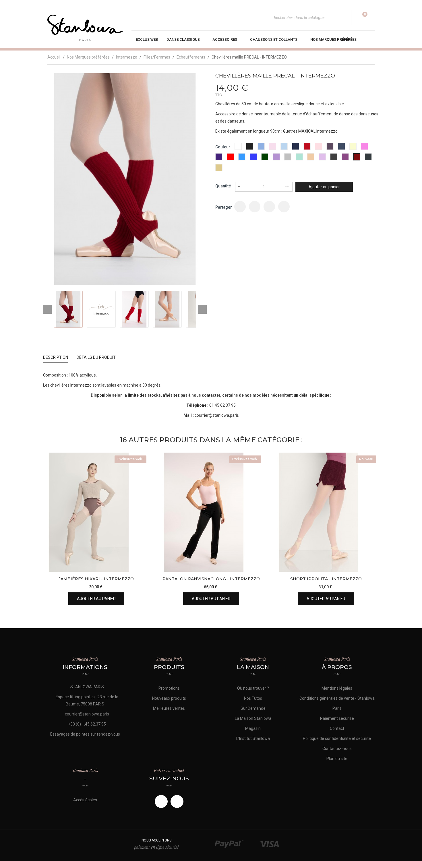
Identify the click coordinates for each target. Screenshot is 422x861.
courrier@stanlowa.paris (217, 415)
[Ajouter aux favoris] (140, 548)
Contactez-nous (337, 748)
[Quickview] (140, 534)
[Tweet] (254, 206)
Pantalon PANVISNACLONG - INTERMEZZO (211, 578)
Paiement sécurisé (337, 718)
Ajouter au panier (324, 187)
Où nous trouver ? (253, 688)
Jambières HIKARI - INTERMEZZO (96, 578)
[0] (361, 17)
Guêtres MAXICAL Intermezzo (310, 131)
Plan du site (336, 758)
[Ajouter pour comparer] (140, 562)
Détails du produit (96, 357)
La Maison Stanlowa (253, 718)
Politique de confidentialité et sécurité (337, 738)
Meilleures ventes (169, 708)
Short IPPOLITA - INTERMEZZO (326, 578)
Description (55, 357)
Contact (337, 728)
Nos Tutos (253, 698)
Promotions (169, 688)
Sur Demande (253, 708)
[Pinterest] (284, 206)
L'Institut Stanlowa (253, 738)
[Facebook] (161, 801)
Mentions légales (337, 688)
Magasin (253, 728)
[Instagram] (177, 801)
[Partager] (240, 206)
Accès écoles (85, 800)
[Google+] (269, 206)
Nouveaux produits (169, 698)
